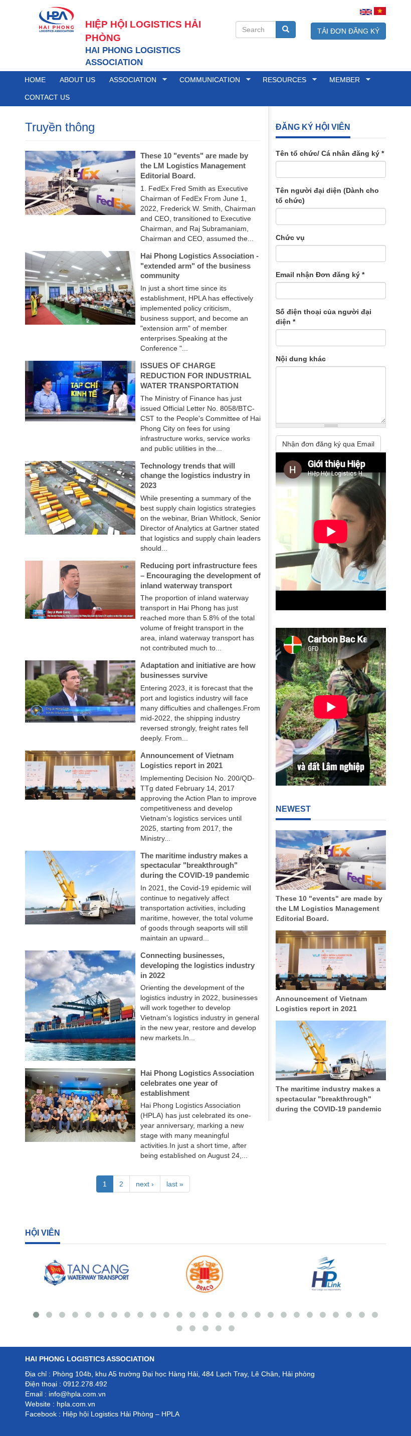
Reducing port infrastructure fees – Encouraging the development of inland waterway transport (200, 575)
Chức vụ (290, 237)
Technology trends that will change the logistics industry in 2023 (195, 475)
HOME (35, 80)
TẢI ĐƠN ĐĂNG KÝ (348, 31)
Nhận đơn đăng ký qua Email (328, 444)
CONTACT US (47, 97)
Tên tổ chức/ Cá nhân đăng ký (330, 153)
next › (145, 1184)
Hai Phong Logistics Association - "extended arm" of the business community (199, 266)
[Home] (55, 19)
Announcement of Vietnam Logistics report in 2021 (321, 1004)
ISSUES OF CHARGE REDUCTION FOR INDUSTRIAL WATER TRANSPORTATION (195, 375)
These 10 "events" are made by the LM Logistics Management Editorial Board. (194, 165)
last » (174, 1184)
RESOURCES (281, 80)
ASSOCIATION (129, 80)
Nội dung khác (301, 359)
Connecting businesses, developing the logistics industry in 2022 (197, 965)
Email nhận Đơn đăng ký (320, 275)
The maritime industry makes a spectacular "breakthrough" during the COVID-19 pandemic (194, 865)
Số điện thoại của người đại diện (323, 317)
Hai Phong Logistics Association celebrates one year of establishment (197, 1083)
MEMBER (341, 80)
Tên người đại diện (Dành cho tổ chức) (327, 195)
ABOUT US (77, 80)
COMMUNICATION (206, 80)
